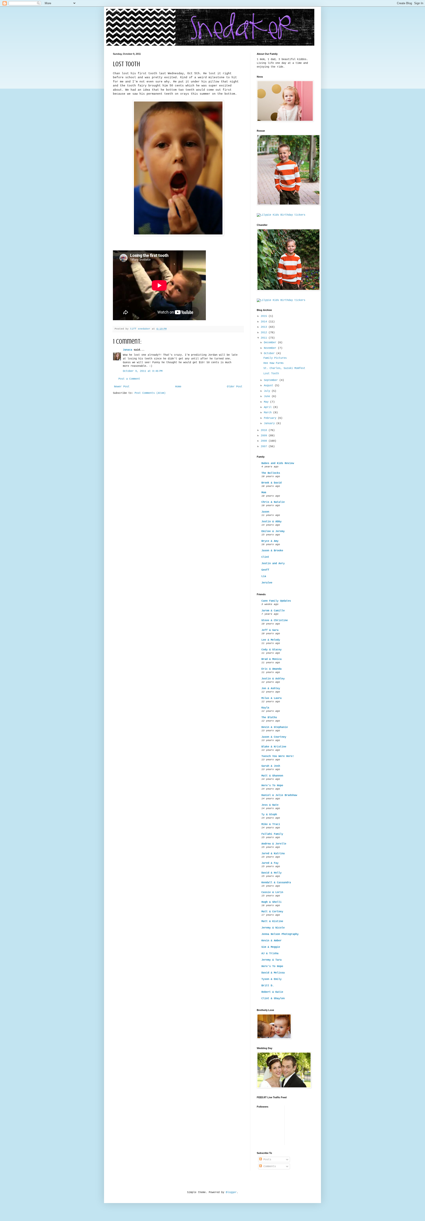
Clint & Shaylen (273, 998)
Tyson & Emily (271, 979)
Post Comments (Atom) (150, 393)
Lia (263, 576)
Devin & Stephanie (274, 727)
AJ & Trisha (269, 953)
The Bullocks (270, 473)
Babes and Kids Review (277, 463)
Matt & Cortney (272, 911)
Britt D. (267, 985)
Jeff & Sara (269, 630)
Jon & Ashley (270, 688)
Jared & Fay (269, 863)
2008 (265, 441)
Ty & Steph (269, 814)
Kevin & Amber (271, 940)
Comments (269, 1166)
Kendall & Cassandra (276, 882)
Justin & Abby (271, 521)
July (268, 391)
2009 (265, 435)
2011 (265, 337)
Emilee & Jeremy (273, 531)
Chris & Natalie (273, 502)
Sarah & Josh (270, 766)
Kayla (265, 707)
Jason (265, 511)
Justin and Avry (273, 563)
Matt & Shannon (272, 775)
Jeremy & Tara (271, 960)
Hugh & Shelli (271, 902)
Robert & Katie (272, 992)
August (269, 385)
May (267, 402)
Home (178, 386)
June (268, 396)
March (268, 412)
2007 (265, 446)
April (268, 407)
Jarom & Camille (273, 610)
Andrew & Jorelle (273, 843)
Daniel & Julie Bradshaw (279, 795)
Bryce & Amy (269, 541)
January (270, 423)
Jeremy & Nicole (273, 927)
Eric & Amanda (271, 669)
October (270, 353)
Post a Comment (129, 378)
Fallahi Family (272, 834)
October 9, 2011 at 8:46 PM (142, 371)
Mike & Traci (270, 824)
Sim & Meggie (270, 947)
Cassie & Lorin (272, 892)
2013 (265, 327)
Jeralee (266, 582)
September (271, 380)
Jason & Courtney (273, 737)
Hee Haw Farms (273, 363)
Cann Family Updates (276, 601)
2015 (265, 316)
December (271, 342)
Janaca (127, 349)
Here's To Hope (272, 785)
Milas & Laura (271, 698)
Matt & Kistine (272, 921)
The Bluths (269, 717)
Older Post (234, 386)
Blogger (231, 1192)
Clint (265, 557)
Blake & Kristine (273, 746)
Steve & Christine (274, 620)
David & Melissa (273, 972)
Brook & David (271, 482)
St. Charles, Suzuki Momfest (284, 368)
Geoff (265, 569)
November (271, 348)
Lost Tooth (271, 373)
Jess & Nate (269, 805)
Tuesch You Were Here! (277, 756)
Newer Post (121, 386)
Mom (263, 492)
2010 (265, 430)
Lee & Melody (270, 640)
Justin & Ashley (273, 678)
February (271, 418)
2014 (265, 321)
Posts (266, 1159)
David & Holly (271, 872)
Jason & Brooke (272, 550)
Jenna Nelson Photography (280, 934)
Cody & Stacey (271, 649)
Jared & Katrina (273, 853)
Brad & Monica (271, 659)
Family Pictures (275, 358)
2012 (265, 332)
